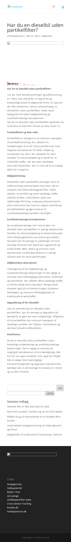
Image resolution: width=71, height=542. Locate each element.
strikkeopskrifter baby (19, 499)
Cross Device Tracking (19, 503)
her (59, 126)
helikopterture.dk (16, 511)
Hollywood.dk (14, 488)
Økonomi (47, 35)
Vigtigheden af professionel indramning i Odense (34, 434)
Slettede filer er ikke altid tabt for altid (28, 406)
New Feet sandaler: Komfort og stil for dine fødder (35, 411)
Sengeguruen (14, 484)
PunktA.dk (12, 507)
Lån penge (13, 495)
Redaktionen (17, 35)
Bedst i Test (13, 492)
